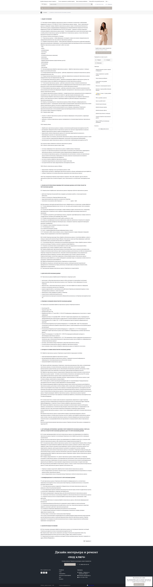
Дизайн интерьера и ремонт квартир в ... (48, 1)
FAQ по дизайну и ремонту (101, 97)
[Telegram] (41, 573)
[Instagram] (44, 573)
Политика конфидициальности (64, 585)
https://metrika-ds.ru (66, 200)
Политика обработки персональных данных (103, 117)
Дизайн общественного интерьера (103, 113)
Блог (99, 8)
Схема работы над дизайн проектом (96, 1)
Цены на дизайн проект (101, 100)
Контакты (108, 8)
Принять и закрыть (139, 584)
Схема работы (74, 8)
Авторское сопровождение (87, 8)
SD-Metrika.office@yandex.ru (85, 575)
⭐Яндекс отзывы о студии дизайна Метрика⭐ (103, 94)
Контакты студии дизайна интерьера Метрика (103, 89)
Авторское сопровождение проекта (103, 85)
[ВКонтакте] (46, 573)
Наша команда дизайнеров (81, 1)
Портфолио (56, 8)
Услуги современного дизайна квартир (66, 1)
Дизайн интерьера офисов (101, 110)
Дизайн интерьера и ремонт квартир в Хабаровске (103, 70)
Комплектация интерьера (101, 104)
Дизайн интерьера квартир (101, 107)
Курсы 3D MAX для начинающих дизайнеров (102, 121)
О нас (65, 8)
